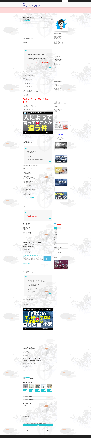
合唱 (54, 244)
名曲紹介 (55, 242)
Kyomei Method (56, 257)
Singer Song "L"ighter (56, 254)
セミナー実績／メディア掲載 (58, 247)
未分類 (55, 237)
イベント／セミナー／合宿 (57, 252)
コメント (28, 378)
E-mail (24, 416)
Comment (25, 405)
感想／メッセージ (56, 239)
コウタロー (30, 19)
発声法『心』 (28, 20)
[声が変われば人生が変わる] (32, 5)
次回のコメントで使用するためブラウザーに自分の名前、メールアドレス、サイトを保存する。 (36, 423)
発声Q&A (25, 20)
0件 (27, 19)
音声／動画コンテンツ (57, 229)
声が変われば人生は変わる (26, 263)
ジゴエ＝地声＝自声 (56, 249)
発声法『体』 (55, 234)
